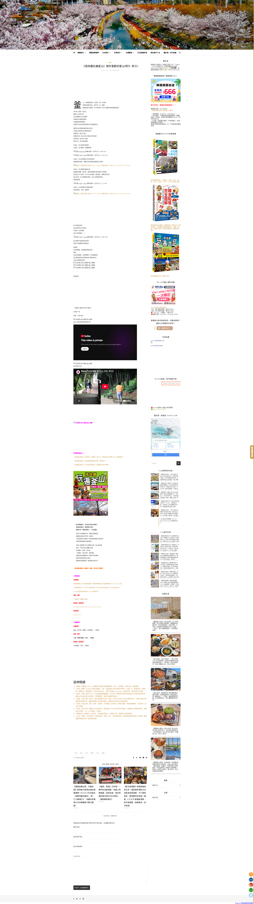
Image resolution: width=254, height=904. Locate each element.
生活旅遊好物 (142, 53)
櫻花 (81, 753)
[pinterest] (83, 899)
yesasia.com (77, 614)
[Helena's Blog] (127, 26)
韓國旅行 (81, 53)
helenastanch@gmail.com (159, 68)
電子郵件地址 (77, 837)
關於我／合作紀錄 (170, 53)
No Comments (114, 70)
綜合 (110, 62)
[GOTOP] (251, 895)
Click (252, 452)
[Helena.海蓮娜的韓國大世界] (166, 342)
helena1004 (80, 758)
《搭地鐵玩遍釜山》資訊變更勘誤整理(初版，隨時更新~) (89, 461)
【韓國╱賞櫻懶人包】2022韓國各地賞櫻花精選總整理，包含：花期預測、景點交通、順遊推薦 (107, 686)
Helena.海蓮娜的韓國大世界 (157, 340)
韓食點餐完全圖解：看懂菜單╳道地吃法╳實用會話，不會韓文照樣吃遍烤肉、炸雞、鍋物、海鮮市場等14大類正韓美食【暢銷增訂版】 (166, 227)
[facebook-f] (74, 899)
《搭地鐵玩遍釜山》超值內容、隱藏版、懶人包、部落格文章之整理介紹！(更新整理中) (98, 457)
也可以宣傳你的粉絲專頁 (157, 345)
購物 (92, 753)
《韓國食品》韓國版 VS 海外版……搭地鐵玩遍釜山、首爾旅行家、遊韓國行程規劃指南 (103, 714)
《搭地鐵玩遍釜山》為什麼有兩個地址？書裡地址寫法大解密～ (91, 465)
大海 (76, 753)
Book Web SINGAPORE (80, 607)
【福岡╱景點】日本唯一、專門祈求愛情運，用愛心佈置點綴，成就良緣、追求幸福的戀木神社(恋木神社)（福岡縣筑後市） (110, 792)
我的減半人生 (155, 53)
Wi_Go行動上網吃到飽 (158, 307)
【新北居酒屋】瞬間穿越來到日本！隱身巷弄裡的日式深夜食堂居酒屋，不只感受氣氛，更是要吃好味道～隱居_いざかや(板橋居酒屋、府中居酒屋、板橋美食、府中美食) (135, 796)
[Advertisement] (110, 87)
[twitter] (77, 899)
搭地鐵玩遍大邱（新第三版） (160, 276)
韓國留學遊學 (94, 53)
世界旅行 (117, 53)
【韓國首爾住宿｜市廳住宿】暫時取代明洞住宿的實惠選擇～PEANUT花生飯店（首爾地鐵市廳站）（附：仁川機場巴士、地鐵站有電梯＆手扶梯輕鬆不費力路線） (84, 796)
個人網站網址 (77, 846)
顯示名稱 (76, 827)
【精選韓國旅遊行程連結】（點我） (162, 110)
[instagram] (80, 899)
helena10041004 (174, 70)
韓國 (103, 753)
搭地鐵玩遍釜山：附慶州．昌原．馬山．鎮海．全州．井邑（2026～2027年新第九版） (165, 181)
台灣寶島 (129, 53)
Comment (76, 856)
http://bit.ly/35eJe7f (159, 409)
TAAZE (93, 591)
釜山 (98, 753)
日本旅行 (105, 53)
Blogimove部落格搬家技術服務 (244, 903)
